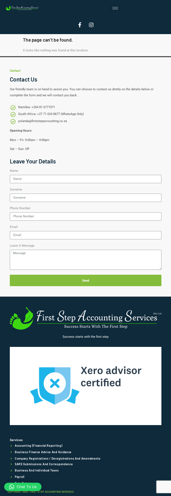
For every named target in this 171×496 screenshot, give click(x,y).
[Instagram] (91, 25)
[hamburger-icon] (115, 8)
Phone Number (20, 208)
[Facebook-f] (80, 25)
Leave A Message (22, 245)
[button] (22, 487)
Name (14, 171)
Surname (16, 189)
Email (14, 227)
